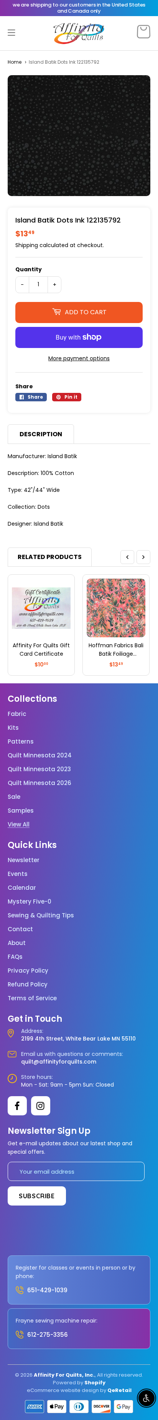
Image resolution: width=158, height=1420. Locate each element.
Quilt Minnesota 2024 (40, 755)
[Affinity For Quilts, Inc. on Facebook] (17, 1105)
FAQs (15, 956)
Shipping (26, 245)
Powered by (68, 1382)
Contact (20, 929)
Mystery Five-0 (29, 901)
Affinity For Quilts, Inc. (64, 1375)
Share (24, 386)
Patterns (21, 741)
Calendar (22, 887)
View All (19, 824)
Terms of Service (32, 998)
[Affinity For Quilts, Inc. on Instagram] (40, 1105)
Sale (14, 796)
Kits (13, 727)
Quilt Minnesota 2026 (39, 783)
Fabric (17, 714)
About (17, 943)
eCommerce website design (63, 1390)
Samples (21, 810)
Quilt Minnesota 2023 (39, 769)
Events (18, 874)
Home (14, 62)
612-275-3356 (47, 1335)
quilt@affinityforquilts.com (58, 1061)
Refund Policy (28, 984)
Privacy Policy (28, 970)
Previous (127, 557)
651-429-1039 (47, 1290)
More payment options (79, 358)
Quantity (28, 269)
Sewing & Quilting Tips (41, 915)
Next (143, 557)
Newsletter (24, 860)
